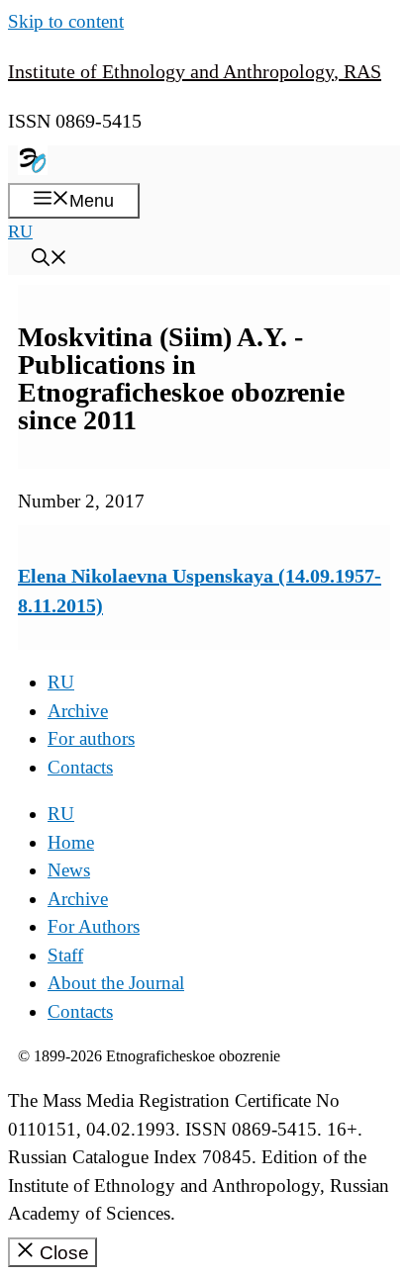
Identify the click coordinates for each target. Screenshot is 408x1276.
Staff (65, 955)
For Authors (94, 926)
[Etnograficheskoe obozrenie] (33, 169)
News (69, 870)
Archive (78, 710)
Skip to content (66, 21)
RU (20, 231)
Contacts (80, 767)
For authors (91, 738)
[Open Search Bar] (49, 260)
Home (71, 842)
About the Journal (116, 982)
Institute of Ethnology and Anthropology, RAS (194, 71)
